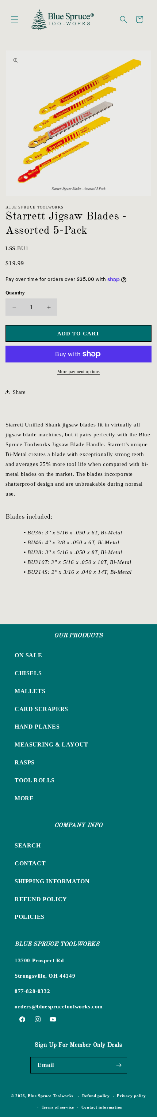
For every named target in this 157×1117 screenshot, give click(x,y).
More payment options (78, 371)
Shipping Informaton (52, 881)
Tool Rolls (35, 780)
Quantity (15, 293)
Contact (30, 863)
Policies (30, 917)
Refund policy (96, 1096)
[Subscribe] (119, 1065)
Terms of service (58, 1107)
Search (28, 845)
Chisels (28, 673)
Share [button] (19, 392)
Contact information (102, 1107)
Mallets (30, 691)
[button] (15, 19)
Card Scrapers (41, 709)
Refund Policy (41, 899)
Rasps (25, 762)
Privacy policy (131, 1096)
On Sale (28, 655)
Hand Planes (37, 726)
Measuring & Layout (51, 744)
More (24, 798)
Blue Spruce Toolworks (50, 1096)
